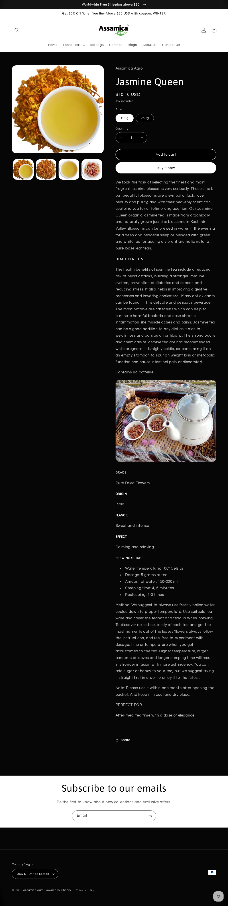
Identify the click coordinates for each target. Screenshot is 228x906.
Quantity (122, 128)
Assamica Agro (33, 890)
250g (145, 118)
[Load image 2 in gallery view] (46, 169)
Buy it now (166, 168)
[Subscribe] (151, 815)
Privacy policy (85, 890)
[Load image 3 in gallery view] (69, 169)
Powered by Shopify (58, 890)
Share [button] (125, 740)
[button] (17, 30)
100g (124, 118)
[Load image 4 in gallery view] (91, 169)
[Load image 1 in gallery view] (23, 169)
